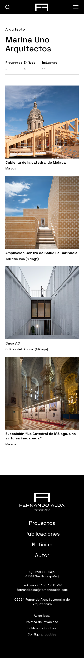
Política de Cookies (42, 628)
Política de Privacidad (42, 622)
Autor (42, 555)
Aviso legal (42, 616)
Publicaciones (42, 533)
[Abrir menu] (76, 7)
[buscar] (7, 7)
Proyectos (42, 523)
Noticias (42, 544)
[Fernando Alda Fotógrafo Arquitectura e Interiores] (42, 502)
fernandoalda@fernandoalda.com (42, 590)
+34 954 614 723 (49, 585)
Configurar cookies (42, 634)
